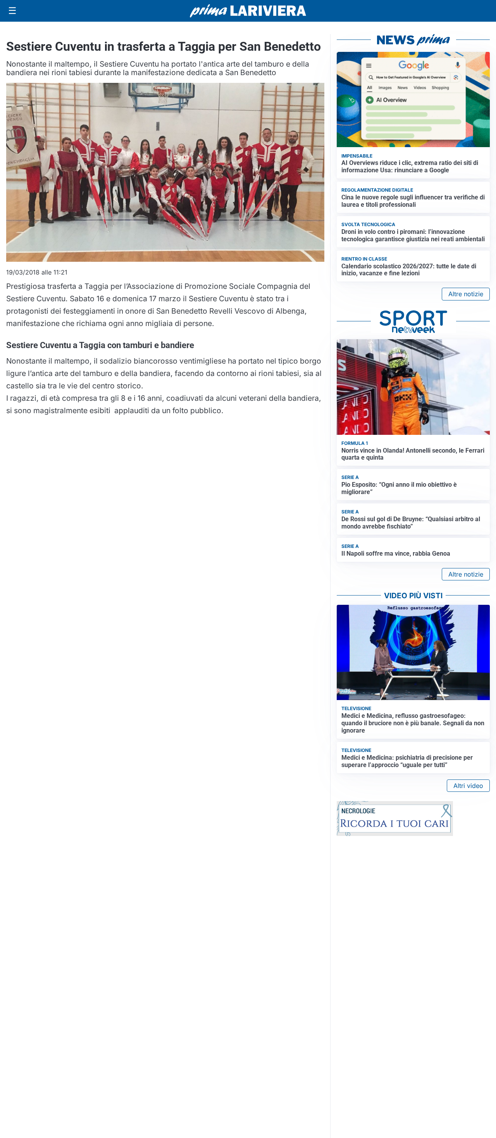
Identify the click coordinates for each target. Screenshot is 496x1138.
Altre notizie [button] (465, 294)
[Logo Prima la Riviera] (248, 10)
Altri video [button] (468, 786)
